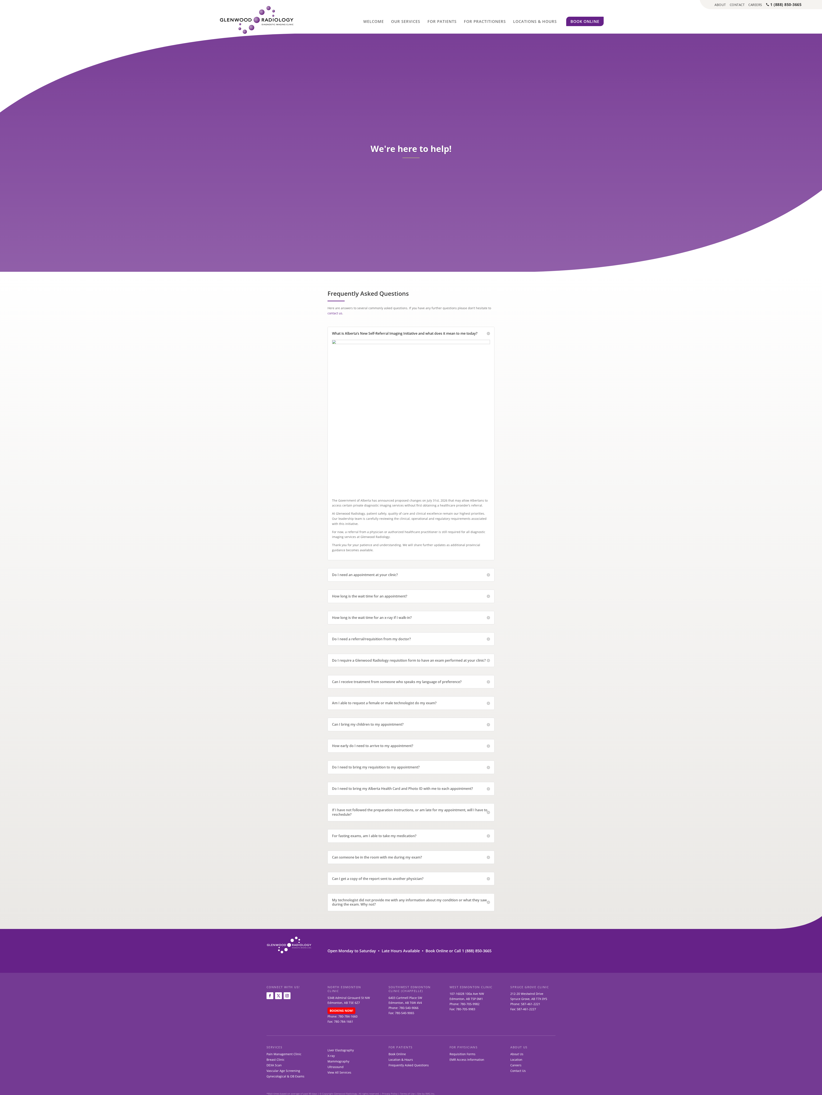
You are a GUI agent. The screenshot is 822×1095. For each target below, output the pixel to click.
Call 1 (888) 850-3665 (472, 950)
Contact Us (518, 1071)
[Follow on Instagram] (287, 995)
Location (516, 1060)
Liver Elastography (341, 1050)
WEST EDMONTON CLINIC (471, 987)
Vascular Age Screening (283, 1071)
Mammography (338, 1061)
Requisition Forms (462, 1054)
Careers (515, 1065)
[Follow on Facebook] (270, 995)
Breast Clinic (275, 1060)
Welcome (373, 21)
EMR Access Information (467, 1060)
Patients (442, 21)
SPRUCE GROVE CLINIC (529, 987)
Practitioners (485, 21)
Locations (535, 21)
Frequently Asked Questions (409, 1065)
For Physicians (464, 1047)
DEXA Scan (274, 1065)
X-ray (331, 1056)
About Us (518, 1047)
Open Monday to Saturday (352, 950)
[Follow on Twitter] (278, 995)
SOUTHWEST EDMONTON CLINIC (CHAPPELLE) (410, 989)
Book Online (584, 21)
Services (405, 21)
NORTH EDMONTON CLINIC (344, 989)
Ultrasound (336, 1067)
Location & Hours (401, 1060)
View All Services (339, 1072)
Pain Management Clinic (284, 1054)
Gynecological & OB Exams (285, 1076)
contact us (335, 313)
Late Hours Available (401, 950)
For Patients (401, 1047)
